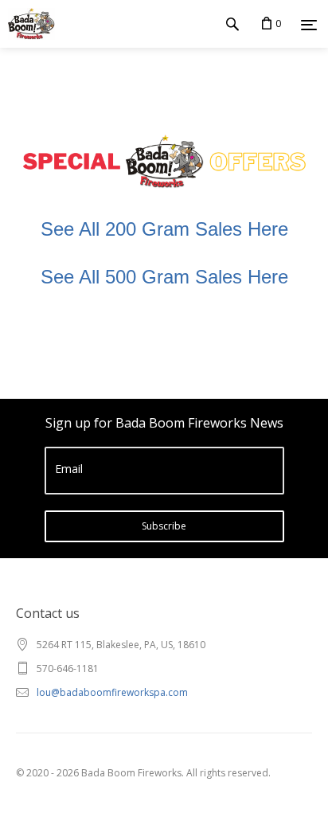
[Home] (27, 24)
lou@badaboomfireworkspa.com (112, 692)
